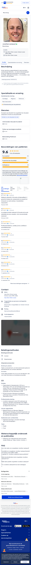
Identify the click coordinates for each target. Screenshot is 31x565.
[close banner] (2, 2)
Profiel (4, 62)
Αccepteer (25, 561)
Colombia (22, 547)
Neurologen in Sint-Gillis (7, 476)
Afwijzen (15, 561)
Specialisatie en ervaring (15, 62)
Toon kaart (15, 332)
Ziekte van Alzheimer (6, 483)
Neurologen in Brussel (20, 476)
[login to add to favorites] (25, 20)
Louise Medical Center (20, 491)
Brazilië (20, 549)
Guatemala (15, 549)
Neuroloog (5, 46)
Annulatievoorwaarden (20, 375)
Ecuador (11, 549)
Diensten (26, 62)
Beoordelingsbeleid (22, 175)
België (14, 547)
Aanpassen (6, 561)
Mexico (17, 547)
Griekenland (9, 547)
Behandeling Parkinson (19, 483)
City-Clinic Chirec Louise (7, 491)
